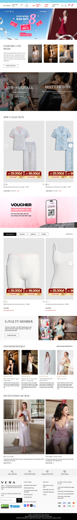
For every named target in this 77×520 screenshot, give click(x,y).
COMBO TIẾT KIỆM (55, 5)
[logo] (7, 5)
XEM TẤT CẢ (69, 234)
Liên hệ (45, 494)
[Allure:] (65, 362)
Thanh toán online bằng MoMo (65, 494)
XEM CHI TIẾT (7, 463)
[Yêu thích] (43, 184)
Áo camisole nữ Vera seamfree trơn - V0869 (57, 304)
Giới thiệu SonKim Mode (30, 485)
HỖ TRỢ (45, 482)
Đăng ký (19, 500)
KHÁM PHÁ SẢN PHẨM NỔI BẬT (64, 346)
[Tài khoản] (65, 5)
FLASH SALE (46, 5)
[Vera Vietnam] (8, 482)
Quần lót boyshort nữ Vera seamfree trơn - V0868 (17, 304)
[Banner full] (38, 212)
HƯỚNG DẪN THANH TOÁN (64, 483)
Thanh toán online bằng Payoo (65, 491)
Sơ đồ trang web (28, 494)
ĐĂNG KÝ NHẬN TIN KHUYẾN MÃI (11, 494)
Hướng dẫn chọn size (48, 489)
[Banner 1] (38, 24)
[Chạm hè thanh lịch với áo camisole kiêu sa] (47, 362)
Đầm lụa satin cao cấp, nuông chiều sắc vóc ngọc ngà (29, 379)
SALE (33, 5)
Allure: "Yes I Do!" (61, 379)
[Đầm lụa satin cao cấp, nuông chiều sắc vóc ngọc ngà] (29, 362)
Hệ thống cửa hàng (29, 488)
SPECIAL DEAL (38, 5)
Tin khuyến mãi (28, 497)
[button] (36, 38)
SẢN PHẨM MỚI (15, 5)
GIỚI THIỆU (28, 482)
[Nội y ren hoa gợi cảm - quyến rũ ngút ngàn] (12, 362)
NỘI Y (22, 5)
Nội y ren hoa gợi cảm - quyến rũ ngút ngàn (11, 379)
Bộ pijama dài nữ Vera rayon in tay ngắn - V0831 (16, 187)
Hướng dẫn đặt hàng (48, 492)
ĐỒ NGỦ (27, 5)
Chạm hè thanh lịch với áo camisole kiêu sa (46, 379)
